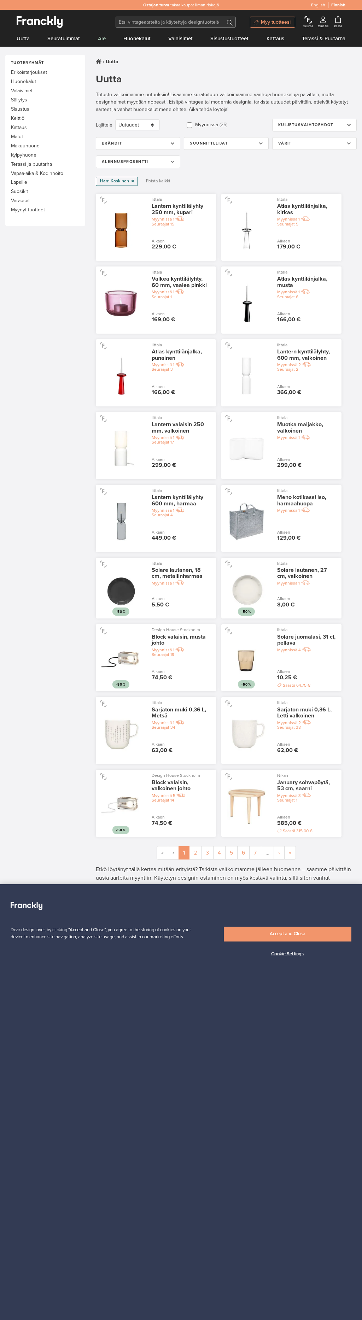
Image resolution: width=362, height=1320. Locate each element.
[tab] (314, 125)
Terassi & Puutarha (323, 38)
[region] (181, 1102)
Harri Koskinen (115, 181)
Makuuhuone (25, 146)
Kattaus (275, 38)
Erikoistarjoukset (29, 72)
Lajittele (104, 125)
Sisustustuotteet (229, 38)
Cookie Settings (287, 954)
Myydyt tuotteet (28, 210)
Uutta (23, 38)
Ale (102, 38)
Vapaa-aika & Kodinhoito (37, 173)
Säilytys (19, 100)
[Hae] (230, 22)
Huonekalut (137, 38)
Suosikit (19, 191)
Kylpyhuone (23, 155)
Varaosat (20, 201)
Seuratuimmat (63, 38)
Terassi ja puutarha (31, 164)
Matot (17, 137)
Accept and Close (287, 934)
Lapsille (19, 182)
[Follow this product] (103, 199)
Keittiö (17, 118)
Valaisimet (180, 38)
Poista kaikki (158, 181)
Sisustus (20, 109)
